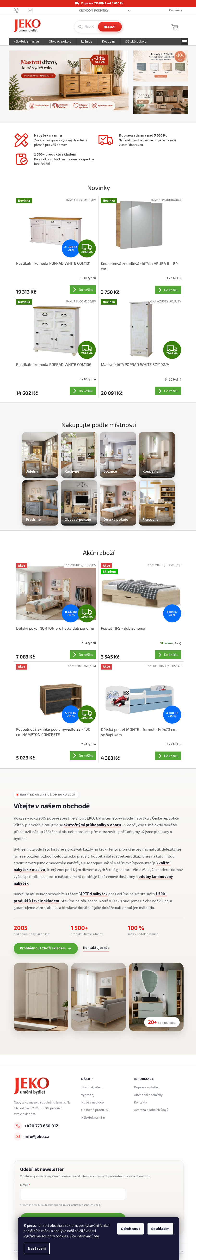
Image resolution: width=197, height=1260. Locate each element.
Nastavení (35, 1248)
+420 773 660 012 (39, 1125)
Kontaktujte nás (94, 948)
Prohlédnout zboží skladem (41, 948)
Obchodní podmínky (91, 10)
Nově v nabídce (90, 1102)
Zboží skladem (90, 1087)
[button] (16, 84)
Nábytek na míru (91, 1117)
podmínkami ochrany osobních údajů (76, 1205)
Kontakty (138, 1102)
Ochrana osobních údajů (149, 1110)
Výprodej (85, 1095)
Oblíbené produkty (92, 1110)
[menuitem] (24, 41)
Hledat (108, 27)
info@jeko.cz (35, 1136)
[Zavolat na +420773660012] (19, 10)
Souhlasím (158, 1228)
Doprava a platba (144, 1087)
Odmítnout (128, 1228)
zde (94, 1236)
